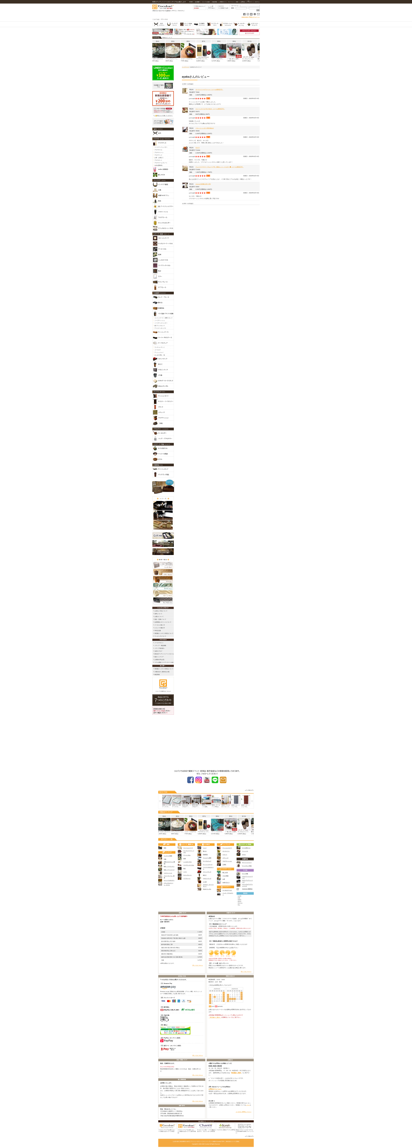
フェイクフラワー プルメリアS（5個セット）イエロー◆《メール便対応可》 (219, 167)
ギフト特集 (245, 873)
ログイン (257, 2)
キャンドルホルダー (169, 880)
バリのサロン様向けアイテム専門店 (225, 1130)
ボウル (244, 854)
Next (252, 801)
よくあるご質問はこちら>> (243, 1112)
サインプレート (187, 875)
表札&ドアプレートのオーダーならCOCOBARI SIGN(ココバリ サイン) (245, 1131)
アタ (239, 897)
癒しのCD (225, 872)
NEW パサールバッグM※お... (245, 805)
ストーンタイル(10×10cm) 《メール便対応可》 (210, 109)
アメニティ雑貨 (207, 858)
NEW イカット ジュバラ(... (166, 805)
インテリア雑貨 (168, 856)
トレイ (205, 848)
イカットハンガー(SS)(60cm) (204, 128)
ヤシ (239, 904)
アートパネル (186, 855)
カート (251, 2)
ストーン (240, 903)
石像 (165, 859)
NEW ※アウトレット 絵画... (235, 805)
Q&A (237, 2)
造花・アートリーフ (169, 870)
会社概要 (197, 2)
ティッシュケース (207, 864)
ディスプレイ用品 (247, 866)
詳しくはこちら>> (197, 965)
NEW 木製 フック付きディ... (215, 805)
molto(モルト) (226, 882)
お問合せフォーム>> (215, 1089)
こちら (248, 1105)
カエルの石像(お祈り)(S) (203, 184)
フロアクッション (227, 861)
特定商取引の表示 (184, 1141)
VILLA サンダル (207, 889)
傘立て (205, 875)
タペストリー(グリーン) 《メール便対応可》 (209, 89)
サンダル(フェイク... (203, 59)
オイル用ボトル (246, 848)
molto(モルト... (247, 59)
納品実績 (214, 2)
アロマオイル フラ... (156, 59)
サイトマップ (206, 1141)
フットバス (245, 851)
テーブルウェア (207, 861)
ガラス (239, 901)
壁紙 (237, 1141)
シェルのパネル (187, 862)
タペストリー (226, 851)
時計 (184, 868)
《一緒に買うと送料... (188, 59)
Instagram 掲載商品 (247, 889)
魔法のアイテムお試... (218, 59)
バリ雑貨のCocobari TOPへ (218, 1141)
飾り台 (205, 851)
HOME (191, 2)
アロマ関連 (225, 876)
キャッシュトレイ (247, 862)
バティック (225, 858)
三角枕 (224, 864)
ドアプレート (186, 878)
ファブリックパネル (188, 865)
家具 (165, 848)
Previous (160, 801)
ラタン (239, 899)
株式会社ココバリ (231, 1141)
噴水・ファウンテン (169, 866)
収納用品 (205, 854)
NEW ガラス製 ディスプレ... (195, 805)
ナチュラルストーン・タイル (168, 884)
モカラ (197, 147)
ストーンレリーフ (188, 848)
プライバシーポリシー (196, 1141)
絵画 (184, 858)
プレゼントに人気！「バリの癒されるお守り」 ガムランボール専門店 (206, 1130)
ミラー (185, 872)
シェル (239, 895)
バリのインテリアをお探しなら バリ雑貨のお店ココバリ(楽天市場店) (187, 1131)
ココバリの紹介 (206, 2)
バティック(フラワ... (172, 59)
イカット (225, 854)
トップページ (185, 67)
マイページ (231, 2)
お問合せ (243, 2)
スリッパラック (207, 872)
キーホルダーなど (227, 890)
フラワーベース (168, 873)
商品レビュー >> (254, 17)
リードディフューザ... (234, 59)
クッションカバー (227, 848)
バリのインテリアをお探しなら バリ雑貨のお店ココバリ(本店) (166, 1130)
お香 (224, 879)
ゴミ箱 (205, 882)
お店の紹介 (176, 1141)
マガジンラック (207, 878)
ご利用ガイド (222, 2)
